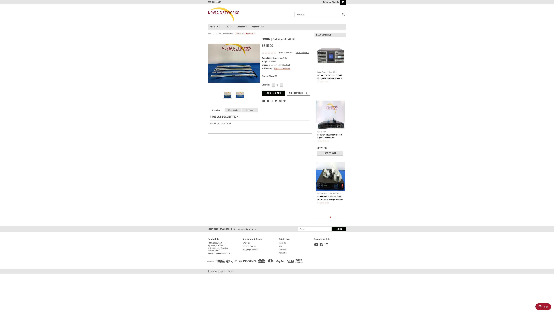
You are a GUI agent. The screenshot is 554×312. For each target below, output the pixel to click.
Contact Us (242, 26)
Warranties (257, 26)
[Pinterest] (284, 101)
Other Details (233, 110)
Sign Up (335, 2)
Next (257, 63)
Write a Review (302, 52)
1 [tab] (330, 217)
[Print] (272, 101)
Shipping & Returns (250, 250)
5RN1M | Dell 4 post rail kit (245, 34)
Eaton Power (321, 72)
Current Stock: (269, 76)
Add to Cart (330, 153)
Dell (318, 132)
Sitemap (231, 271)
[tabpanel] (330, 67)
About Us (214, 26)
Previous (211, 63)
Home (210, 34)
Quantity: (266, 85)
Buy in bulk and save (282, 68)
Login (325, 2)
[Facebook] (263, 101)
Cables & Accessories (224, 34)
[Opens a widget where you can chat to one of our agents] (543, 307)
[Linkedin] (280, 101)
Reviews (249, 110)
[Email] (268, 101)
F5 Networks (322, 194)
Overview (216, 110)
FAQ (227, 26)
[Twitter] (276, 101)
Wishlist (246, 243)
